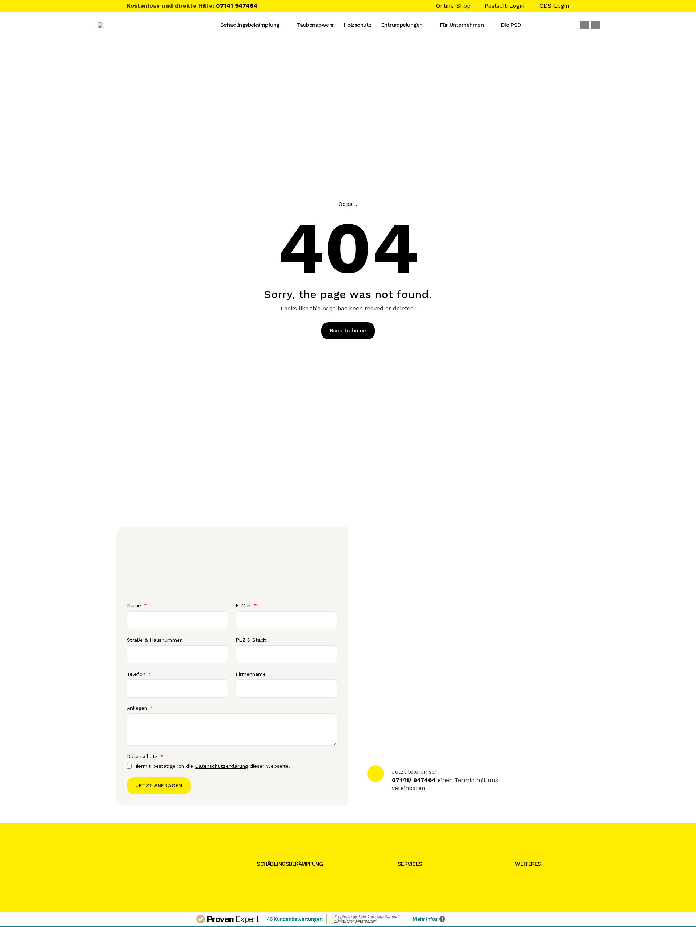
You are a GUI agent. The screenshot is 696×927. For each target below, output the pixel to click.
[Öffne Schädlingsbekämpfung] (285, 25)
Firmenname (251, 674)
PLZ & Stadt (251, 640)
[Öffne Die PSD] (527, 25)
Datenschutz (143, 756)
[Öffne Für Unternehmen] (489, 25)
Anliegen (138, 708)
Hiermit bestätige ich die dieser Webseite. (211, 766)
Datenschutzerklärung (221, 766)
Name (135, 605)
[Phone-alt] (595, 25)
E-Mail (244, 605)
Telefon (137, 674)
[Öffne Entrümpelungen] (428, 25)
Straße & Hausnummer (154, 640)
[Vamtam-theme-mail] (584, 25)
